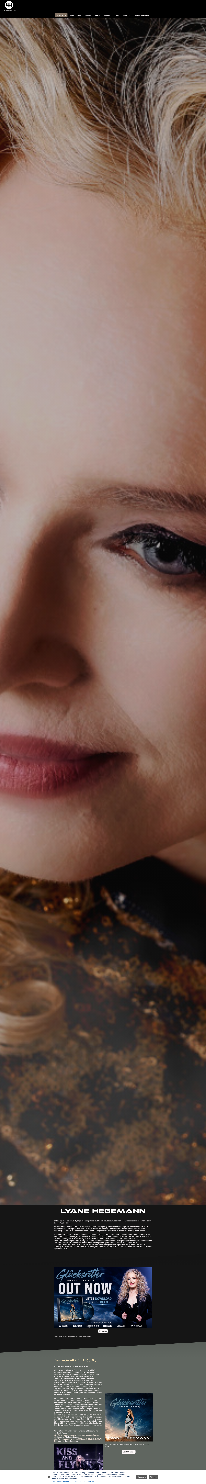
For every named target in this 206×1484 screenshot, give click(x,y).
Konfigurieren (89, 1481)
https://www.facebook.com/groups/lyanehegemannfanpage (76, 1435)
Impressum (76, 1481)
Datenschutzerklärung (60, 1481)
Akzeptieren (141, 1477)
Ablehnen (153, 1477)
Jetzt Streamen (129, 1452)
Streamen (103, 1331)
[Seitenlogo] (9, 6)
